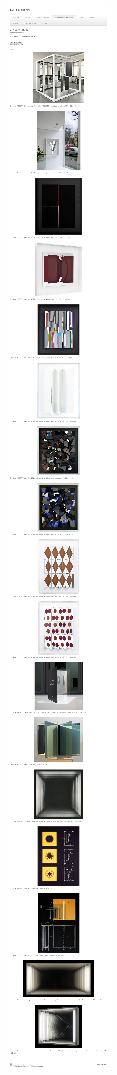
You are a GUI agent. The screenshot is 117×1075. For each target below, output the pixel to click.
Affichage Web (102, 1064)
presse (12, 49)
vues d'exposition (16, 42)
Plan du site (30, 1065)
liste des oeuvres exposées (19, 47)
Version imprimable (19, 1065)
